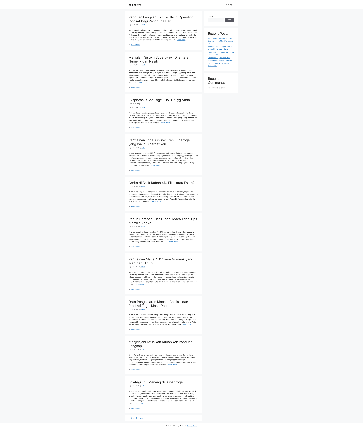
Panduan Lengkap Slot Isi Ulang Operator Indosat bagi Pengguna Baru (161, 19)
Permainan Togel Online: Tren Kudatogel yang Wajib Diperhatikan (159, 142)
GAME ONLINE (135, 45)
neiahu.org (135, 4)
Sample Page (228, 5)
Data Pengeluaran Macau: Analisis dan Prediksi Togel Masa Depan (158, 304)
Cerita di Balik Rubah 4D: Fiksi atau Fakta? (161, 183)
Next (142, 418)
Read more (181, 40)
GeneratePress (192, 426)
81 (137, 418)
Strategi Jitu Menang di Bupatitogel (156, 382)
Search (210, 16)
